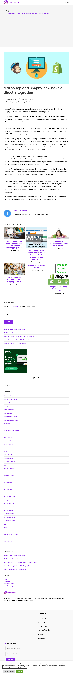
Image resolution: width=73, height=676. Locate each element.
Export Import (8, 437)
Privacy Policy (43, 626)
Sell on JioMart (8, 482)
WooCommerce (9, 545)
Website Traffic (8, 541)
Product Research (9, 472)
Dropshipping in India (10, 416)
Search (6, 315)
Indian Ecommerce (9, 448)
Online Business (8, 458)
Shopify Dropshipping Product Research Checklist (58, 289)
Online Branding (8, 455)
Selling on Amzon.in (10, 500)
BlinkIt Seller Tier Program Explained (14, 329)
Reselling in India (9, 475)
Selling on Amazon (9, 496)
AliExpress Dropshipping (11, 396)
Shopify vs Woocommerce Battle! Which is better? (59, 243)
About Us (41, 622)
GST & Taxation (8, 444)
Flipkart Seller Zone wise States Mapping (16, 343)
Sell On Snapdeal (9, 493)
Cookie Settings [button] (9, 672)
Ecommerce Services (10, 427)
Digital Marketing (9, 410)
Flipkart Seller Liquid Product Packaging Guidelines (19, 340)
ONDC (5, 451)
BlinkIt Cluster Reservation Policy (13, 333)
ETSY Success (8, 434)
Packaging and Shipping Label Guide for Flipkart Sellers (20, 336)
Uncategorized (8, 538)
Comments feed (9, 584)
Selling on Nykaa (9, 514)
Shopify (20, 102)
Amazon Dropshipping (10, 399)
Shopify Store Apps (32, 102)
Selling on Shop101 (9, 517)
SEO (5, 524)
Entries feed (7, 581)
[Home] (4, 13)
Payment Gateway (9, 462)
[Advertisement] (36, 29)
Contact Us (42, 618)
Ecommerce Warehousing (12, 430)
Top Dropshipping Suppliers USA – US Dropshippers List (14, 279)
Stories (40, 634)
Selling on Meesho (9, 507)
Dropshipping (10, 102)
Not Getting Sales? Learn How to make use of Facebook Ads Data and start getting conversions (36, 255)
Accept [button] (19, 672)
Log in (5, 579)
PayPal (6, 465)
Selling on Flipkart (9, 503)
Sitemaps (41, 638)
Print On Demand (9, 469)
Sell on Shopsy (8, 489)
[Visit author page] (7, 213)
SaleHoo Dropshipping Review (36, 267)
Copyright (7, 403)
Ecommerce (7, 423)
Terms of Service (44, 630)
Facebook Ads (8, 441)
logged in (16, 306)
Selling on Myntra (9, 510)
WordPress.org (8, 586)
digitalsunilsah (11, 99)
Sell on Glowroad (9, 479)
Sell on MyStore (8, 486)
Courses (6, 406)
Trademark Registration (11, 535)
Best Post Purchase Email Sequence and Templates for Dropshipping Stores (14, 244)
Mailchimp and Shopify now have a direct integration (33, 13)
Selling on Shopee (9, 521)
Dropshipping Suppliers (11, 420)
